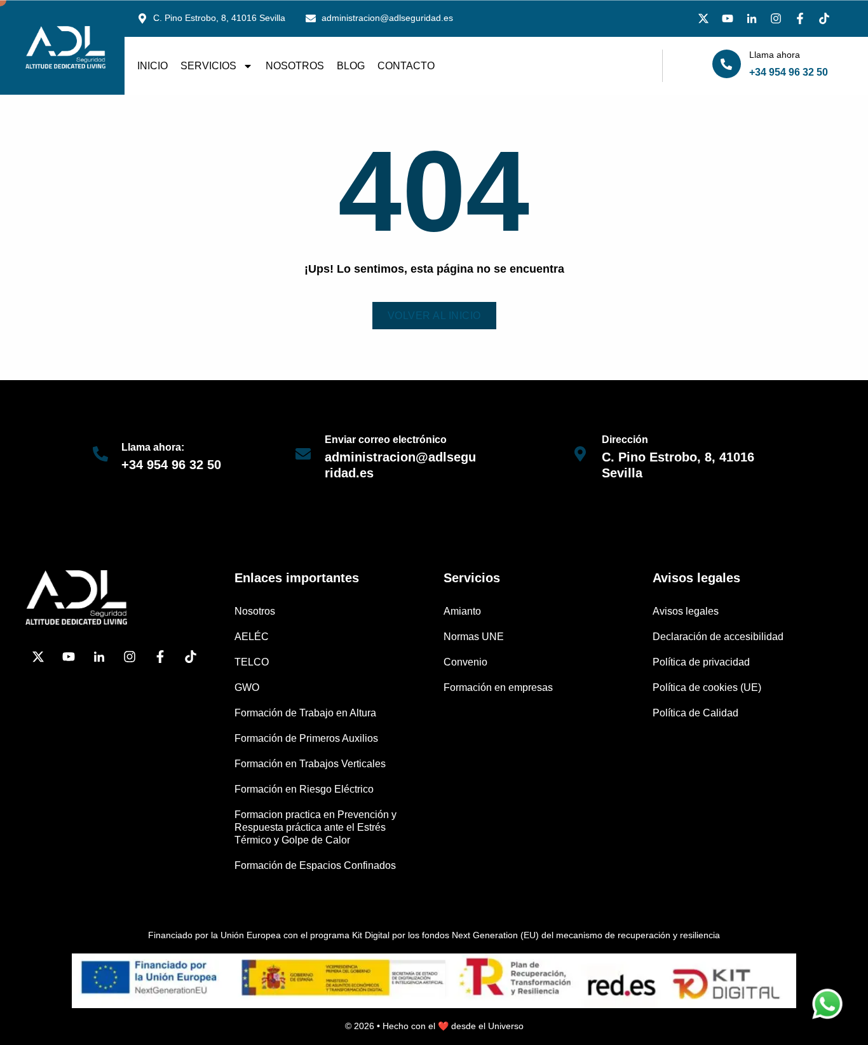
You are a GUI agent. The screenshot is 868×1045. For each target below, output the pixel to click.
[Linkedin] (751, 18)
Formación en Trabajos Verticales (310, 763)
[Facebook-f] (800, 18)
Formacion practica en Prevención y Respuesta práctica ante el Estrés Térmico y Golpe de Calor (315, 827)
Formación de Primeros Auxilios (306, 738)
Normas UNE (474, 636)
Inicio (152, 65)
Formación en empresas (498, 687)
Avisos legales (686, 611)
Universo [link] (506, 1026)
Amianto (462, 611)
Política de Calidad (695, 712)
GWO (246, 687)
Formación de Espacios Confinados (315, 865)
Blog (351, 65)
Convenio (465, 662)
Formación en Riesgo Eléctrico (304, 789)
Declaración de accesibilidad (718, 636)
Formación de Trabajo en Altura (305, 712)
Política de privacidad (701, 662)
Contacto (406, 65)
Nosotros (295, 65)
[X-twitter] (703, 18)
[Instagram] (776, 18)
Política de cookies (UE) (707, 687)
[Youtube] (727, 18)
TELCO (251, 662)
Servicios (208, 65)
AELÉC (251, 636)
